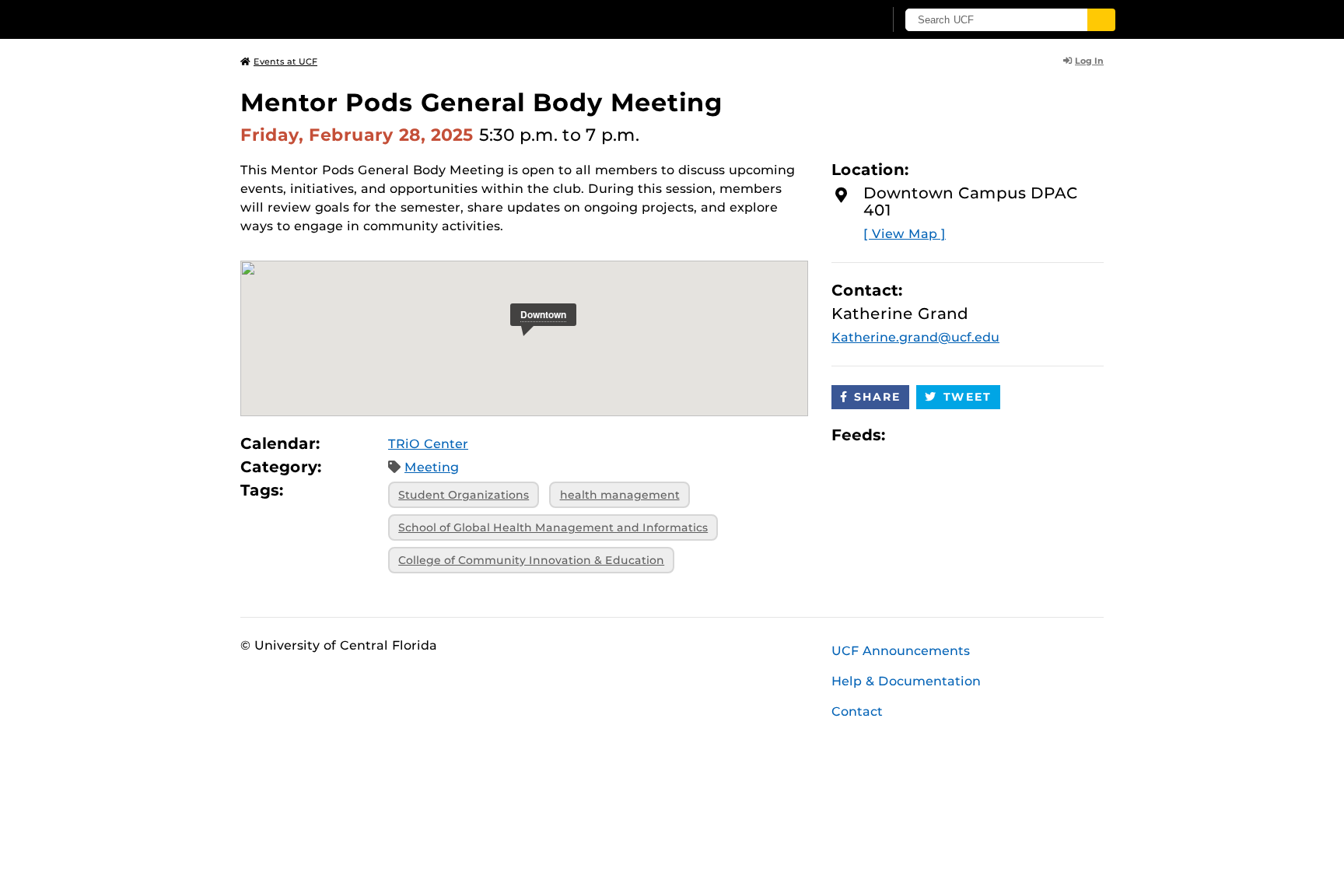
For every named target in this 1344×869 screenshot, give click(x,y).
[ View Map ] (904, 233)
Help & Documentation (906, 681)
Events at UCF (285, 61)
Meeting (431, 467)
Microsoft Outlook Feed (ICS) (932, 434)
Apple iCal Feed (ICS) (905, 434)
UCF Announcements (900, 650)
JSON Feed (1011, 434)
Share (877, 397)
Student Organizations (463, 495)
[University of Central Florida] (354, 19)
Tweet (967, 397)
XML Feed (984, 434)
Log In (1089, 60)
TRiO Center (428, 443)
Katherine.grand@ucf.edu (915, 337)
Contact (857, 711)
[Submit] (1101, 20)
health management (620, 495)
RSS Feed (958, 434)
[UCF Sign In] (833, 20)
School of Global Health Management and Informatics (553, 527)
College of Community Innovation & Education (531, 560)
